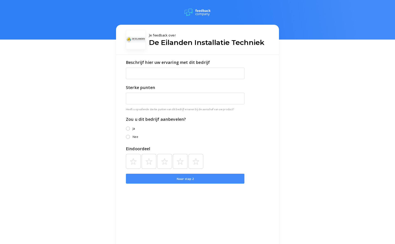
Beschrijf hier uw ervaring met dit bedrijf (168, 62)
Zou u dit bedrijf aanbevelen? (156, 119)
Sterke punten (140, 87)
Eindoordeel (138, 148)
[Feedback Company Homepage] (198, 12)
